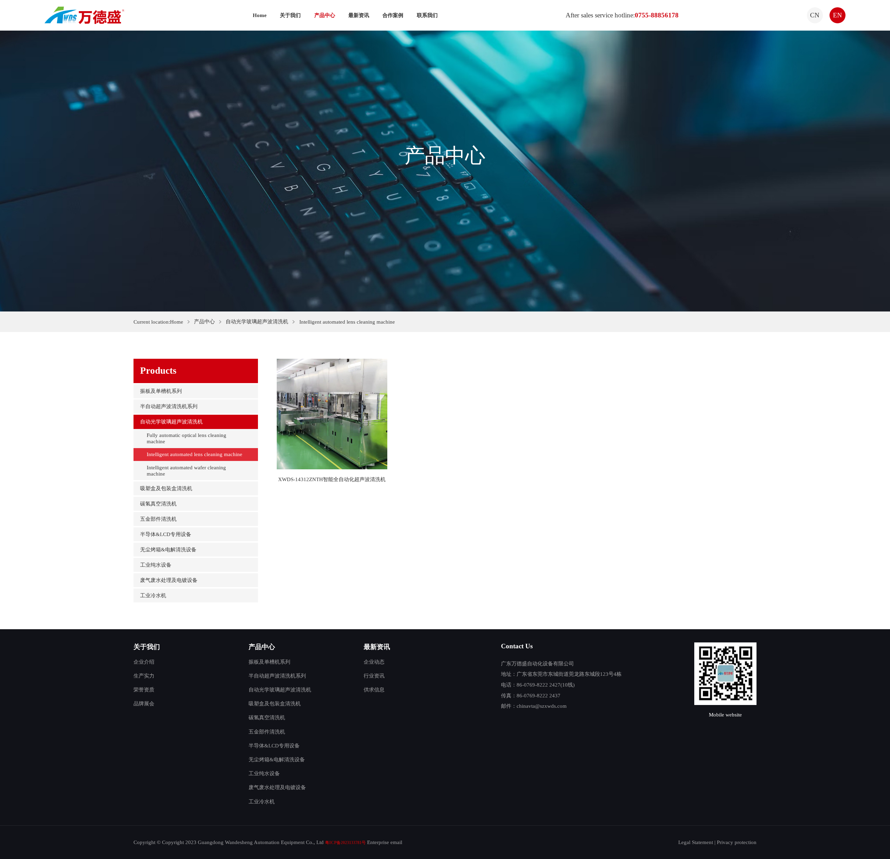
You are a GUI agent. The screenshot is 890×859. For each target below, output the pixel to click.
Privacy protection (736, 842)
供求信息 (374, 689)
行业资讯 (374, 676)
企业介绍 (144, 662)
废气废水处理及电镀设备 (168, 580)
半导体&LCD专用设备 (165, 534)
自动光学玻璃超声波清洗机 (257, 321)
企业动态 (374, 662)
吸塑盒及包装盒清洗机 (166, 488)
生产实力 (144, 676)
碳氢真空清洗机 (158, 504)
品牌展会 (144, 703)
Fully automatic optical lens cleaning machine (186, 438)
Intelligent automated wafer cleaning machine (186, 470)
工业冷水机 (153, 595)
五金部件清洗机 (158, 519)
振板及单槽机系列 (161, 391)
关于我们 (290, 15)
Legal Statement (695, 842)
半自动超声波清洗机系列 (168, 406)
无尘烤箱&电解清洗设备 (168, 549)
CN (814, 15)
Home (260, 15)
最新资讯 (358, 15)
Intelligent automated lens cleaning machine (194, 454)
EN (837, 15)
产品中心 (324, 15)
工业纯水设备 (155, 565)
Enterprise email (384, 842)
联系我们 (427, 15)
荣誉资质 (144, 689)
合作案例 (392, 15)
